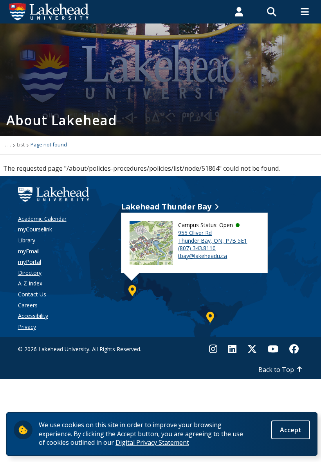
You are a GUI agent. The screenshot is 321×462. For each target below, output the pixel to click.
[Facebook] (294, 349)
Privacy (27, 326)
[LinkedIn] (232, 349)
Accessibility (33, 315)
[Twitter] (252, 349)
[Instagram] (215, 349)
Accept (290, 430)
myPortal (29, 261)
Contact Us (32, 294)
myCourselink (35, 229)
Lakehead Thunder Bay (166, 206)
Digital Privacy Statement (152, 442)
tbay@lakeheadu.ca (202, 256)
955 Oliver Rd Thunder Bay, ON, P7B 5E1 (212, 236)
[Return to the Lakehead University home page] (49, 11)
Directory (29, 272)
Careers (28, 305)
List (21, 144)
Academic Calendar (42, 218)
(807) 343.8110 (197, 248)
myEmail (29, 251)
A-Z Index (30, 283)
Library (26, 240)
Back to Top (276, 369)
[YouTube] (273, 349)
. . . (8, 144)
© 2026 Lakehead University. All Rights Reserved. (79, 349)
